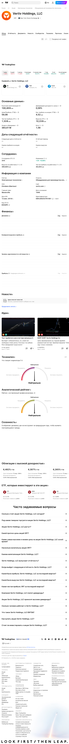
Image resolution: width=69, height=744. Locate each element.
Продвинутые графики (58, 671)
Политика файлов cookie (22, 729)
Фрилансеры (37, 694)
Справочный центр (21, 704)
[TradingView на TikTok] (62, 639)
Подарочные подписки (22, 671)
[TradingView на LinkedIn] (55, 639)
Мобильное (5, 722)
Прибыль (4, 700)
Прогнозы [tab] (58, 33)
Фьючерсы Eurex (20, 690)
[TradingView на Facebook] (45, 639)
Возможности (19, 665)
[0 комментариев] (26, 348)
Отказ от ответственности (23, 723)
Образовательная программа (57, 684)
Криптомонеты (6, 677)
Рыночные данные (21, 669)
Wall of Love (36, 667)
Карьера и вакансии (21, 706)
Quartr (25, 655)
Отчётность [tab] (12, 33)
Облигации (5, 675)
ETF (3, 674)
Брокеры (18, 678)
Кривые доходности (7, 711)
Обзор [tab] (4, 33)
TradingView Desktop (7, 723)
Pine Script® (5, 716)
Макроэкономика (7, 715)
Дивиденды (5, 702)
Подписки (18, 667)
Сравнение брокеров (22, 680)
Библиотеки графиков (58, 667)
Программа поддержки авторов (40, 671)
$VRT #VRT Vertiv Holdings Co (49, 338)
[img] (38, 18)
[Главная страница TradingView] (6, 3)
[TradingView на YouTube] (49, 639)
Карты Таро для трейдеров (23, 715)
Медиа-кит (19, 708)
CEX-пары (4, 679)
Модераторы (37, 676)
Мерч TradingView (21, 713)
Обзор (17, 676)
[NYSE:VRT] (3, 335)
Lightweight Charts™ (57, 669)
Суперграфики (6, 666)
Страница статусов (21, 736)
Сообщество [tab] (39, 33)
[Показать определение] (19, 106)
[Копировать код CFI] (9, 205)
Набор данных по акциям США (23, 692)
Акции (3, 672)
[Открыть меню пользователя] (52, 2)
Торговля (36, 681)
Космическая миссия (22, 700)
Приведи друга (37, 669)
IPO (3, 704)
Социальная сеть (38, 665)
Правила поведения (39, 674)
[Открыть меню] (2, 2)
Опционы (4, 713)
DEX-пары (4, 681)
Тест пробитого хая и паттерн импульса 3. (17, 338)
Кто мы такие (19, 698)
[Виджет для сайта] (46, 39)
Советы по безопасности (23, 732)
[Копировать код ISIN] (53, 199)
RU (48, 3)
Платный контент (38, 695)
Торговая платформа (58, 672)
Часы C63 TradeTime (22, 716)
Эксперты (36, 692)
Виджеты (54, 665)
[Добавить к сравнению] (19, 86)
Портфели (4, 709)
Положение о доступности (23, 731)
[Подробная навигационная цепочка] (8, 8)
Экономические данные (6, 697)
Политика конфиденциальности (22, 726)
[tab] (59, 216)
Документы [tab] (22, 33)
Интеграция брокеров (58, 680)
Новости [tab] (30, 33)
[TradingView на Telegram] (59, 639)
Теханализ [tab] (49, 33)
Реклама (54, 678)
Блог (17, 702)
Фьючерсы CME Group (22, 688)
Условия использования (22, 722)
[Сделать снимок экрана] (42, 39)
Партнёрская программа (59, 681)
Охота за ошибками (21, 734)
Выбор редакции (38, 685)
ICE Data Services (31, 647)
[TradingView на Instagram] (52, 639)
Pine (3, 683)
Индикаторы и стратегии (40, 690)
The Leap (18, 681)
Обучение (36, 683)
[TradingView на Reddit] (65, 639)
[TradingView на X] (42, 639)
